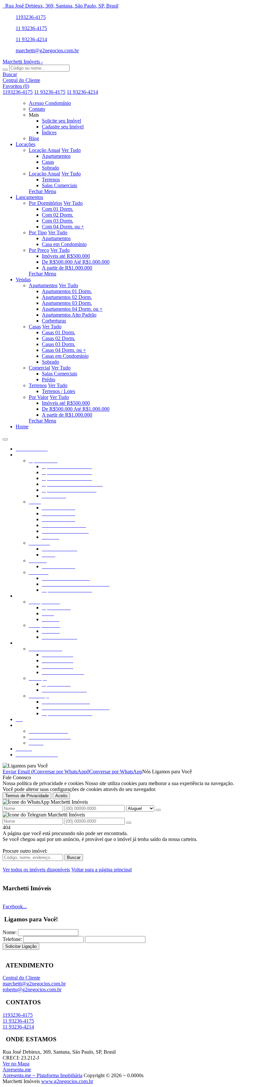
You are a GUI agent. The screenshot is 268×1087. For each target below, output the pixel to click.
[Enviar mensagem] (158, 810)
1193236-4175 (31, 17)
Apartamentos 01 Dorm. (67, 291)
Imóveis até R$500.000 (66, 256)
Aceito (61, 795)
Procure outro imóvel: (25, 851)
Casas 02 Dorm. (58, 338)
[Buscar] (5, 70)
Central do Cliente (21, 977)
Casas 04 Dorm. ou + (64, 350)
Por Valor (38, 397)
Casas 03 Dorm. (58, 344)
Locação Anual (44, 150)
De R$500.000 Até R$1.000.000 (75, 262)
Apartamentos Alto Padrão (69, 315)
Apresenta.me (17, 1069)
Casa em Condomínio (64, 244)
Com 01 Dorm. (57, 209)
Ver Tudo (71, 150)
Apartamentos (56, 156)
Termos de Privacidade (27, 795)
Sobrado (50, 168)
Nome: (10, 932)
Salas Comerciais (59, 185)
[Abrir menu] (5, 437)
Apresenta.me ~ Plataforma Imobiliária (42, 1075)
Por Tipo (38, 232)
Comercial (39, 368)
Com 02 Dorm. (57, 215)
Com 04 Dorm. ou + (63, 226)
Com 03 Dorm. (57, 220)
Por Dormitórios (45, 203)
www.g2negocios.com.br (67, 1081)
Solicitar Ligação (21, 946)
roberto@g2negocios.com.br (32, 989)
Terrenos (51, 179)
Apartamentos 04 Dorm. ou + (72, 309)
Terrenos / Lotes (58, 391)
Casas (48, 162)
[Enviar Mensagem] (128, 823)
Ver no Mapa (16, 1063)
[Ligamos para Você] (25, 765)
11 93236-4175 (31, 28)
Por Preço (39, 250)
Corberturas (54, 320)
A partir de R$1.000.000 (67, 268)
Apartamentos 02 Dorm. (67, 297)
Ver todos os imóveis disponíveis (36, 869)
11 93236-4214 (31, 39)
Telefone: (12, 939)
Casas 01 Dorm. (58, 332)
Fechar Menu (42, 191)
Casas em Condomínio (65, 356)
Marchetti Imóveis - (23, 61)
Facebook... (15, 906)
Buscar (73, 857)
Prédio (48, 379)
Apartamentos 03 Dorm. (67, 303)
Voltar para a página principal (101, 869)
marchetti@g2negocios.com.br (47, 50)
